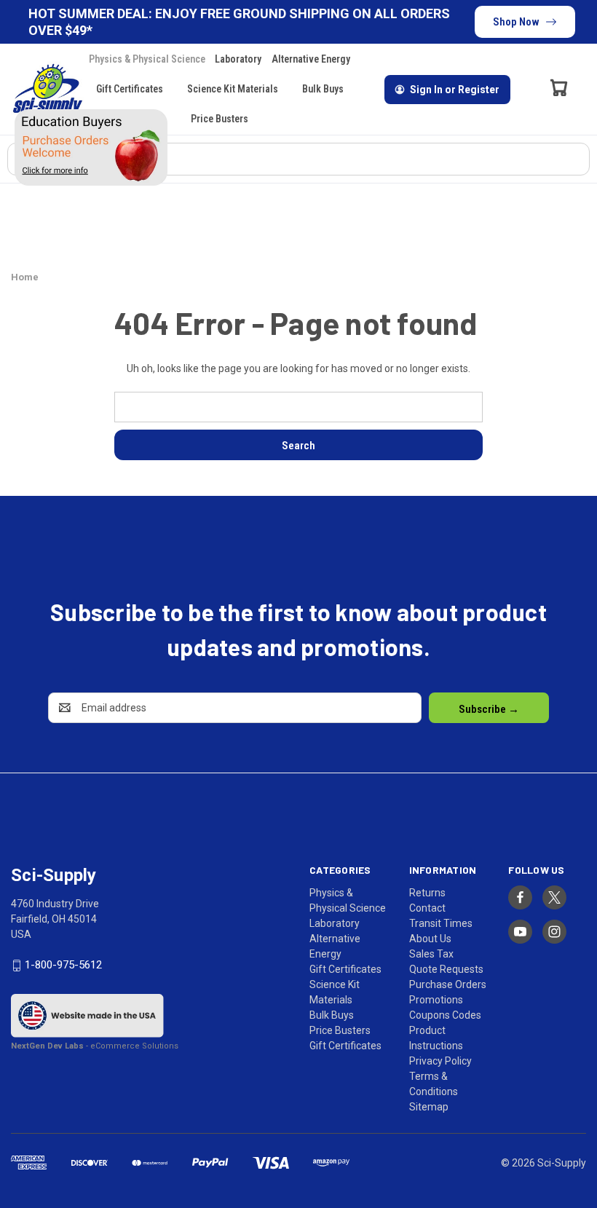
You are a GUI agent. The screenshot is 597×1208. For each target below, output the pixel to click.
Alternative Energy (311, 59)
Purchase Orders (447, 984)
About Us (430, 938)
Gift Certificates (129, 89)
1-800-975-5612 (63, 965)
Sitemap (428, 1107)
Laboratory (238, 59)
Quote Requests (446, 969)
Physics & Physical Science (147, 59)
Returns (427, 893)
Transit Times (441, 923)
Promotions (436, 1000)
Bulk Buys (323, 89)
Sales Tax (431, 954)
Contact (427, 908)
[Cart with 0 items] (559, 87)
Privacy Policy (440, 1061)
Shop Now (516, 21)
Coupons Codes (445, 1015)
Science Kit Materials (232, 89)
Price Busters (219, 119)
